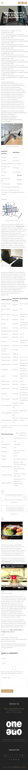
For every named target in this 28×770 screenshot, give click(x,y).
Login (22, 3)
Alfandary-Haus (20, 226)
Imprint (23, 767)
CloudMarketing (16, 767)
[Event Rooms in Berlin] (2, 3)
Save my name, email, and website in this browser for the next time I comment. (12, 672)
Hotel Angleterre (5, 561)
